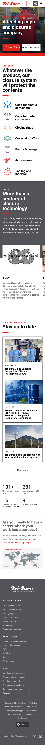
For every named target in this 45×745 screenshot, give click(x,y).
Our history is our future (12, 689)
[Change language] (35, 3)
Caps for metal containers (25, 118)
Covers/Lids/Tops (27, 138)
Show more (22, 470)
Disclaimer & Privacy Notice (15, 703)
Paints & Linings (26, 149)
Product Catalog (13, 47)
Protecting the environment (14, 677)
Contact (5, 657)
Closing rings (24, 127)
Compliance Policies (13, 714)
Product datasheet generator (15, 641)
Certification (7, 653)
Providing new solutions (13, 685)
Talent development (11, 681)
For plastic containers (11, 609)
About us (6, 668)
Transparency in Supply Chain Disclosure (21, 711)
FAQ (4, 649)
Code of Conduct (30, 714)
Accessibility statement (14, 707)
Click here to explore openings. (16, 542)
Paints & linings (9, 621)
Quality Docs (22, 718)
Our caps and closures (31, 47)
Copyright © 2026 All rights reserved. (15, 736)
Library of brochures (11, 645)
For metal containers (11, 605)
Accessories (23, 160)
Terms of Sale (31, 707)
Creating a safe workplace (13, 673)
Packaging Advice (10, 661)
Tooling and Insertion (23, 172)
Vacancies (7, 693)
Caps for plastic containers (26, 106)
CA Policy (33, 703)
